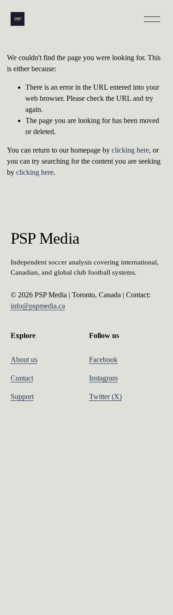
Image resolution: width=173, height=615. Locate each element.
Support (22, 396)
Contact (22, 378)
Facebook (103, 359)
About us (24, 359)
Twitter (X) (105, 396)
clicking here (130, 150)
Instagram (103, 378)
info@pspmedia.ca (38, 306)
